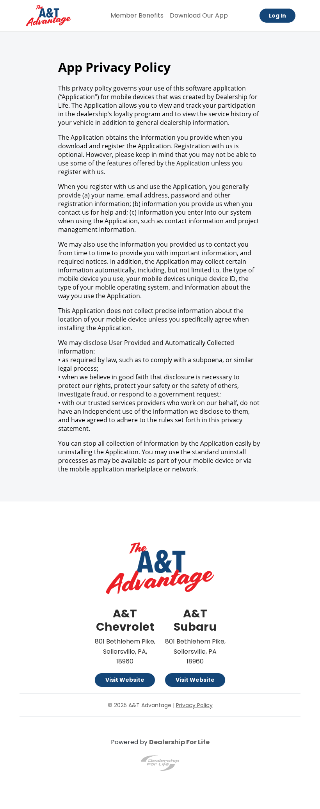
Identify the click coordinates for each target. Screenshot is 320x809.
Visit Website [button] (124, 680)
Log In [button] (277, 16)
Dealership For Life (179, 742)
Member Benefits (137, 15)
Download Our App (199, 15)
